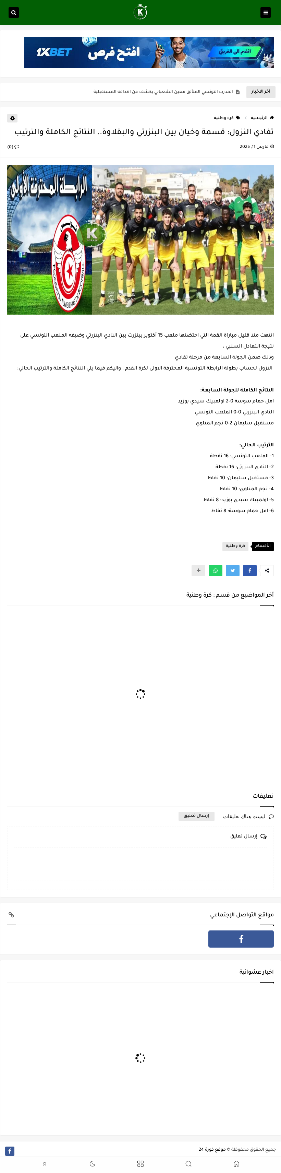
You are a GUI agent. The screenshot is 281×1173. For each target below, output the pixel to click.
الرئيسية (259, 118)
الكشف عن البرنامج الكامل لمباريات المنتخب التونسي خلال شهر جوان (164, 94)
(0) (10, 147)
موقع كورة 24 (212, 1150)
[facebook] (241, 939)
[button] (250, 570)
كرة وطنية (224, 118)
